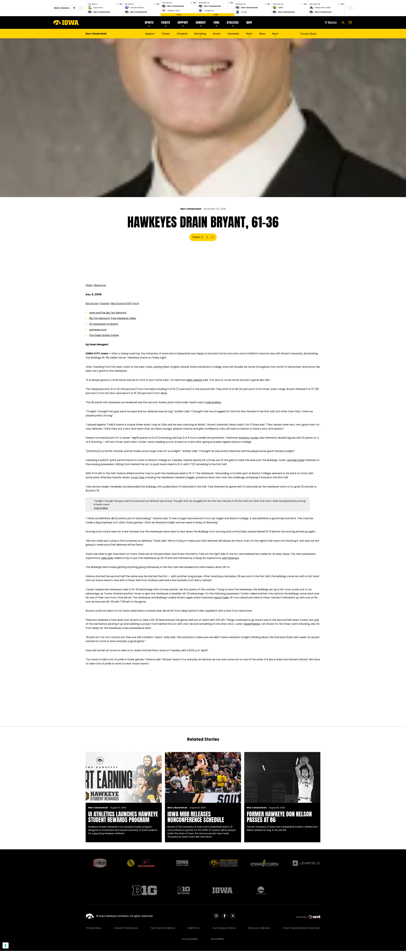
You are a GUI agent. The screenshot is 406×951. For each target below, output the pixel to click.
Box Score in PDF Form (125, 303)
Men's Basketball (190, 208)
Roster (217, 33)
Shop (249, 22)
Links (179, 14)
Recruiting (200, 33)
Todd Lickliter (213, 402)
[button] (81, 8)
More (275, 33)
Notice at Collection (259, 928)
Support (183, 22)
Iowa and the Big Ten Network (107, 313)
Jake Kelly (107, 558)
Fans (216, 22)
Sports (149, 22)
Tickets (165, 22)
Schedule (182, 33)
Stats (249, 33)
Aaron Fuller (221, 597)
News (262, 33)
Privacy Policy (93, 928)
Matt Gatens (194, 380)
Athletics (233, 22)
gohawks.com (98, 329)
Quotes (104, 303)
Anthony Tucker (249, 438)
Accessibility (217, 939)
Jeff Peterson (230, 558)
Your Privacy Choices (224, 928)
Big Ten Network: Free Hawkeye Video (112, 318)
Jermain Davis (295, 460)
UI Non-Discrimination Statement (301, 928)
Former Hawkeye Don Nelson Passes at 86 (279, 817)
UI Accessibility (190, 939)
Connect (201, 22)
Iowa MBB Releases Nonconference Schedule (195, 817)
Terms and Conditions (162, 928)
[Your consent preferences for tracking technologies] (6, 945)
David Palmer (251, 624)
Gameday (233, 33)
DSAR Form (194, 928)
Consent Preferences (126, 928)
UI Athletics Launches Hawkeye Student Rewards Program (123, 817)
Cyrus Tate (137, 477)
